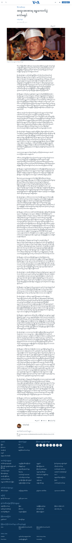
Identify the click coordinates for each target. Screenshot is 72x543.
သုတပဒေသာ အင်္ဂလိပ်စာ (59, 490)
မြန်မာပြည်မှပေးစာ (40, 466)
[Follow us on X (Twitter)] (40, 445)
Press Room (3, 539)
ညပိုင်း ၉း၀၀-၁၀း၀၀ (23, 498)
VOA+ (2, 527)
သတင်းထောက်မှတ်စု (5, 479)
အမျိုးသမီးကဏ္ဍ (40, 483)
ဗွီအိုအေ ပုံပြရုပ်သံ (40, 511)
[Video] (60, 2)
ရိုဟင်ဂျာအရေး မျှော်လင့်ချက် (60, 463)
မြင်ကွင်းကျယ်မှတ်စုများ (42, 469)
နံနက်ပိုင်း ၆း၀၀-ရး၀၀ (5, 498)
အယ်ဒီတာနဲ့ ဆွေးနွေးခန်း (6, 463)
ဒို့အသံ (55, 480)
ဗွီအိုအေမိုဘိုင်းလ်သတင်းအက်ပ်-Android (43, 528)
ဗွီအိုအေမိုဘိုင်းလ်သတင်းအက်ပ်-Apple (25, 528)
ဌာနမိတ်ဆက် (3, 519)
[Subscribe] (60, 445)
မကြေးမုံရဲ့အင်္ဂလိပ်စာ (23, 490)
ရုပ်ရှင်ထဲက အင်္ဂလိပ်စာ (41, 490)
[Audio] (55, 2)
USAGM (2, 536)
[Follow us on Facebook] (37, 445)
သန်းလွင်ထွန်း (20, 19)
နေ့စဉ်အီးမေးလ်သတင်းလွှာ (24, 450)
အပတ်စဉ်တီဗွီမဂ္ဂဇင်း (5, 511)
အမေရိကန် (3, 450)
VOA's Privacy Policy (41, 536)
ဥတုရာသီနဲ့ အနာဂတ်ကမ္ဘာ (24, 469)
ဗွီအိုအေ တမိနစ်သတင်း (59, 506)
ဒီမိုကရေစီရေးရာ (21, 7)
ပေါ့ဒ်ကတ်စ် (20, 447)
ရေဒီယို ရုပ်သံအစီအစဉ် (6, 508)
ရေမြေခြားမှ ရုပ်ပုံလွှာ (41, 506)
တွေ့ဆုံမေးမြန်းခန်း (23, 511)
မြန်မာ (2, 444)
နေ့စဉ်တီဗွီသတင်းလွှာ (5, 506)
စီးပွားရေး (21, 471)
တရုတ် (2, 453)
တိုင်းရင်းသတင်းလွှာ (58, 466)
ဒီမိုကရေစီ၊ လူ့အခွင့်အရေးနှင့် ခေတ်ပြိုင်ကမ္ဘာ (8, 467)
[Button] (53, 26)
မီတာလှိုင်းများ (22, 519)
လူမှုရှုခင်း (39, 463)
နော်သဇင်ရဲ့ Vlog (58, 508)
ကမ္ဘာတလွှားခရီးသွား (41, 471)
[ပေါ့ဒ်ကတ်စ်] (57, 445)
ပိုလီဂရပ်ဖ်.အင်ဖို (40, 508)
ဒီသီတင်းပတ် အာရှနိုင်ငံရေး (42, 474)
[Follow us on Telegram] (50, 445)
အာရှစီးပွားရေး (40, 477)
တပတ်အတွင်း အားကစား (24, 474)
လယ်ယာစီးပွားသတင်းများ (24, 477)
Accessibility (39, 539)
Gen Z (55, 474)
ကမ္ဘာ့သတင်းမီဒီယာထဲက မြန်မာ (7, 481)
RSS (19, 444)
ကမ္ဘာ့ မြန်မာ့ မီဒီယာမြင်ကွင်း (24, 463)
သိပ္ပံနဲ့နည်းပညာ (22, 466)
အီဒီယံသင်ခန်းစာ (4, 490)
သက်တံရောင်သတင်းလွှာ (59, 483)
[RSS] (54, 445)
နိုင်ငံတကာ (3, 447)
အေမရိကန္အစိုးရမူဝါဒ (23, 539)
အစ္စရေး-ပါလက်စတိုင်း (5, 455)
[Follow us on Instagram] (47, 445)
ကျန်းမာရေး (39, 480)
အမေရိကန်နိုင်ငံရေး (5, 476)
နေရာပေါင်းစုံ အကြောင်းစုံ (59, 477)
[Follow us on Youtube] (44, 445)
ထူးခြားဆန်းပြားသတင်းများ (24, 483)
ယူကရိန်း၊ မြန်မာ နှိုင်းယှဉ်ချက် (25, 480)
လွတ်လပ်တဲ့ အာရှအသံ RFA (25, 536)
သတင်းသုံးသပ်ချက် (5, 470)
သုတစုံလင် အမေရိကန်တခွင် (60, 471)
